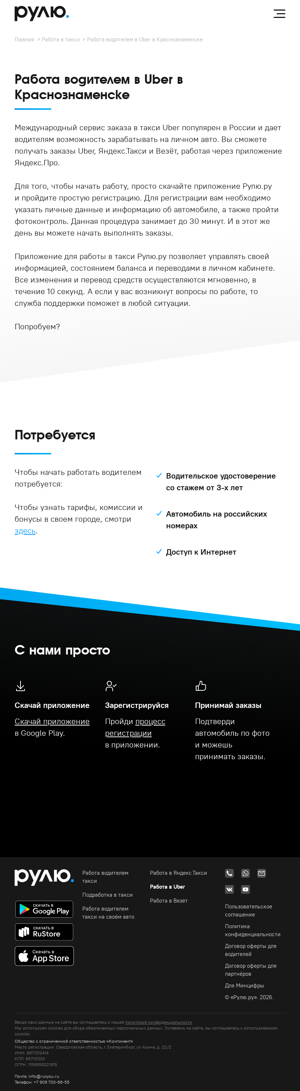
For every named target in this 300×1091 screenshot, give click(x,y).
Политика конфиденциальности (253, 930)
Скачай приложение (52, 721)
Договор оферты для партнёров (251, 969)
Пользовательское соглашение (248, 910)
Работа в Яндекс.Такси (178, 872)
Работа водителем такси (105, 876)
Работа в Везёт (169, 900)
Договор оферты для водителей (251, 949)
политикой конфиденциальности (158, 1022)
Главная (24, 39)
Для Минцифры (244, 985)
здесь (25, 530)
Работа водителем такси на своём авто (108, 912)
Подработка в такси (107, 894)
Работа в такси (61, 39)
